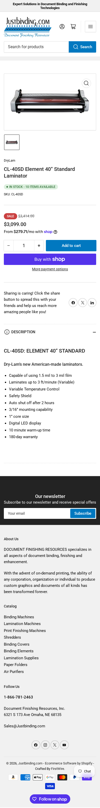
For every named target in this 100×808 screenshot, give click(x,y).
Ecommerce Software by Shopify (68, 763)
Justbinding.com (30, 763)
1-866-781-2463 (18, 697)
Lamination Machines (22, 623)
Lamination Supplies (21, 658)
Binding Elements (19, 651)
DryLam (9, 160)
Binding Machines (19, 617)
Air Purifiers (14, 671)
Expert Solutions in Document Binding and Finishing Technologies (50, 6)
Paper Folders (15, 664)
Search (86, 47)
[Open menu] (90, 26)
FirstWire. (58, 769)
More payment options (50, 269)
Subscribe (82, 513)
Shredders (12, 637)
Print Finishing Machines (25, 630)
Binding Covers (16, 644)
